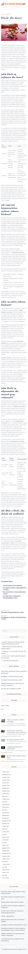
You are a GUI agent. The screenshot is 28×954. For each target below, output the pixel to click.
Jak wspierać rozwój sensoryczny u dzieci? (11, 680)
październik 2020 (6, 853)
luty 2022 (4, 810)
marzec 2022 (5, 807)
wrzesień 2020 (6, 856)
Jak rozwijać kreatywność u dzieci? (15, 739)
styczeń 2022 (5, 812)
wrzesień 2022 (6, 791)
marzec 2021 (5, 840)
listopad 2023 (5, 788)
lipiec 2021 (5, 829)
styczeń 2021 (5, 845)
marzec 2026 (5, 772)
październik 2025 (6, 774)
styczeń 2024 (5, 782)
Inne (2, 709)
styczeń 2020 (5, 878)
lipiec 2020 (5, 861)
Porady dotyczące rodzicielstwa (10, 660)
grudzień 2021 (5, 815)
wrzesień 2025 (6, 777)
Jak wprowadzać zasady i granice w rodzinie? (12, 902)
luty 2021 (4, 842)
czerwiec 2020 (5, 864)
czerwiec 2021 (5, 831)
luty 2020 (4, 875)
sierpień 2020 (5, 859)
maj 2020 (4, 867)
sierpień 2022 (5, 793)
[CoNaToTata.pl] (13, 4)
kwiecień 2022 (5, 804)
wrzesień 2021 (6, 823)
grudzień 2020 (5, 848)
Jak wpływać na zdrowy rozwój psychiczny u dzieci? (14, 925)
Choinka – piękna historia (7, 916)
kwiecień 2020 (5, 870)
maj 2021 (4, 834)
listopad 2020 (5, 850)
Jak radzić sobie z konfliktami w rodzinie (11, 688)
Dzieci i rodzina (6, 14)
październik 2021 (6, 821)
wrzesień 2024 (6, 780)
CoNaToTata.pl (13, 949)
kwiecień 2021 (5, 837)
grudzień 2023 (5, 785)
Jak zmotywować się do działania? (12, 585)
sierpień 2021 (5, 826)
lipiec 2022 (5, 796)
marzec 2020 (5, 872)
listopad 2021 (5, 818)
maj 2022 (4, 802)
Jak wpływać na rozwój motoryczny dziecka (12, 676)
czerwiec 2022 (5, 799)
